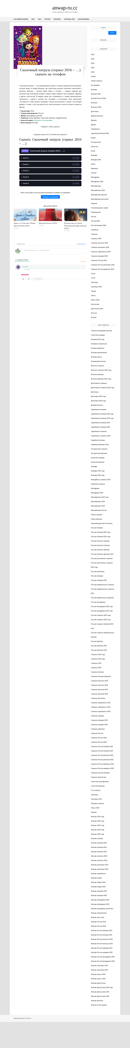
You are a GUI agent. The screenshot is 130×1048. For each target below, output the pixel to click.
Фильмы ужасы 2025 (98, 979)
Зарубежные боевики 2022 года (102, 414)
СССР (93, 278)
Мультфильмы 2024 (98, 501)
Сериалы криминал (98, 729)
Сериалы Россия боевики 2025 (102, 751)
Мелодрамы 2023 (97, 493)
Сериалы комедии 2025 (99, 724)
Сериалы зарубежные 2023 (100, 702)
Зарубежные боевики (98, 409)
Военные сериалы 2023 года (101, 370)
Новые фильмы (96, 519)
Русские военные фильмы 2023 (102, 554)
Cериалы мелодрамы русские (101, 330)
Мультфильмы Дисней (99, 195)
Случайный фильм (21, 19)
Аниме (93, 76)
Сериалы (57, 19)
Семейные (95, 230)
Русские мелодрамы (98, 602)
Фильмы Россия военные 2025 (102, 943)
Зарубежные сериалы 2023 (100, 436)
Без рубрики (95, 85)
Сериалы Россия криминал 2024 (102, 764)
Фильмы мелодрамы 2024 (100, 900)
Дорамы (94, 120)
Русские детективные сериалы (102, 558)
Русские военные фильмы (100, 550)
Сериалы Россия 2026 (99, 260)
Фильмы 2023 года (97, 821)
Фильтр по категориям (99, 1005)
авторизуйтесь (81, 244)
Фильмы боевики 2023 (99, 843)
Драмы (93, 124)
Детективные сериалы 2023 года (102, 387)
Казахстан (94, 146)
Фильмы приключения (99, 913)
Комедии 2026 (96, 159)
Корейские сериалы (98, 484)
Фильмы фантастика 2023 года (102, 987)
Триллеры (94, 282)
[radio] (43, 131)
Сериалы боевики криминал (101, 676)
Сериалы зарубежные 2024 (100, 707)
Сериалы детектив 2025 (99, 694)
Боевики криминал (97, 348)
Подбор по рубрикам (50, 197)
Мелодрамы (95, 177)
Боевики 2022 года (97, 339)
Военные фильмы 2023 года (101, 379)
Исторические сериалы (99, 449)
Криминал (94, 168)
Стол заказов (95, 790)
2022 (92, 54)
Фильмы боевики (97, 838)
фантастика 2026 (97, 308)
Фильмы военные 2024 (99, 856)
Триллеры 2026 (96, 287)
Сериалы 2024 (96, 663)
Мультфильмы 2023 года (99, 497)
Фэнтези (94, 313)
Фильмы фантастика (98, 983)
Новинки (94, 203)
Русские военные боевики (100, 541)
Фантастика (95, 304)
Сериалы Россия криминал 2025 (102, 768)
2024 (92, 63)
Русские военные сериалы (100, 545)
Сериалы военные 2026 (99, 243)
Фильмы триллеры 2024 (99, 965)
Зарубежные (95, 129)
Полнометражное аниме (99, 208)
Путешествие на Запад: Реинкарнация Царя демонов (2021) (75, 225)
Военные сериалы (97, 366)
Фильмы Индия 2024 (98, 882)
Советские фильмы (98, 786)
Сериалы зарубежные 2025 (100, 711)
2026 (39, 19)
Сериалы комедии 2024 (99, 720)
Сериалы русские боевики (100, 773)
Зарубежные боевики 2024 (100, 422)
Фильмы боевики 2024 (99, 847)
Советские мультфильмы (100, 781)
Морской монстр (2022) (48, 223)
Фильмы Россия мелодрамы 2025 (103, 961)
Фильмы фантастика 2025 (100, 996)
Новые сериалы (96, 514)
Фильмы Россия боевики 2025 (101, 935)
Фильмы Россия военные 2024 (102, 939)
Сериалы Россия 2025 (99, 742)
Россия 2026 (95, 221)
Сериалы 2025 (96, 667)
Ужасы (93, 295)
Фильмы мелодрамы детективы (102, 908)
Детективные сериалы (99, 383)
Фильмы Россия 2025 (98, 926)
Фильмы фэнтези (97, 1000)
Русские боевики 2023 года (100, 536)
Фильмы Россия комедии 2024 (101, 948)
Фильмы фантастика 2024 (100, 992)
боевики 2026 (96, 94)
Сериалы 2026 (69, 19)
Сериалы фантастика (98, 777)
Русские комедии (97, 576)
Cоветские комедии (98, 335)
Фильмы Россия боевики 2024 (101, 930)
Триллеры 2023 (96, 799)
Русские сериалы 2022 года (101, 615)
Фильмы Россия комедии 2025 (101, 952)
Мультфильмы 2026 (98, 190)
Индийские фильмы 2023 (100, 444)
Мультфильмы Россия (98, 510)
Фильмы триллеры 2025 (99, 970)
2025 (33, 19)
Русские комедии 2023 (99, 580)
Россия (47, 19)
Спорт (93, 273)
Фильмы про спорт (97, 917)
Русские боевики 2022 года (100, 532)
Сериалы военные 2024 (99, 681)
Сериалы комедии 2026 (99, 256)
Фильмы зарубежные (98, 873)
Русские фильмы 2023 (99, 650)
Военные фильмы (97, 374)
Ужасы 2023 (95, 808)
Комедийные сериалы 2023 (100, 479)
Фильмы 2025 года (97, 830)
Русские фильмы (97, 641)
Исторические (96, 142)
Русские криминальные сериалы (102, 584)
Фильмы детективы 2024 (99, 865)
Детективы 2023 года (98, 401)
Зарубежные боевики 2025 (100, 427)
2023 (92, 59)
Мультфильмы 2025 (98, 506)
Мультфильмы (83, 19)
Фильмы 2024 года (97, 825)
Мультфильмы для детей (99, 199)
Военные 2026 (96, 107)
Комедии (94, 155)
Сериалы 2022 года (98, 654)
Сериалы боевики (97, 672)
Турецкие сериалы (97, 803)
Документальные (97, 116)
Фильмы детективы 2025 (99, 869)
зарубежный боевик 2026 (100, 133)
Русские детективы (97, 571)
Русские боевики (97, 528)
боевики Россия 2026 (98, 98)
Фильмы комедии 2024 (99, 891)
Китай (93, 151)
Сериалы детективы (98, 698)
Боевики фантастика (98, 361)
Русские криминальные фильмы (102, 598)
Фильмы (94, 812)
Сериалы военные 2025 (99, 685)
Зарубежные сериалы (99, 431)
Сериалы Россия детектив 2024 (102, 755)
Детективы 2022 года (98, 396)
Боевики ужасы (96, 357)
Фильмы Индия (96, 878)
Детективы (94, 111)
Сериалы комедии (97, 716)
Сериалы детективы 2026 (100, 247)
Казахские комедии (97, 458)
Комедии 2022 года (97, 471)
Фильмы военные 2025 (99, 860)
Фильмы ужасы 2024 (98, 974)
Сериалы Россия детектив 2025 (102, 759)
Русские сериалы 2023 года (101, 619)
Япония (93, 317)
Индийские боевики (98, 440)
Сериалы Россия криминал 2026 (102, 269)
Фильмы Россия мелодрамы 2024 (103, 957)
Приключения (96, 212)
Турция (93, 291)
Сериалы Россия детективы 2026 (102, 265)
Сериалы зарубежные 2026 (100, 251)
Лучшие (94, 173)
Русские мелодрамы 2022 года (102, 606)
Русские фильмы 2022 (99, 646)
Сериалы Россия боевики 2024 (102, 746)
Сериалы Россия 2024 (99, 738)
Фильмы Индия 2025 (98, 887)
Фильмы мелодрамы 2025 (100, 904)
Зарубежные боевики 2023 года (102, 418)
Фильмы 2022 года (97, 816)
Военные (94, 103)
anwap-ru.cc (65, 8)
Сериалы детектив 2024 (99, 689)
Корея (93, 164)
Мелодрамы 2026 (97, 181)
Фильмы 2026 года (97, 834)
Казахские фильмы (97, 462)
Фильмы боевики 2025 (99, 851)
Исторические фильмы (99, 453)
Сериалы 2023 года (98, 659)
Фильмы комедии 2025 (99, 895)
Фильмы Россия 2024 (98, 922)
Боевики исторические (99, 344)
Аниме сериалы (96, 81)
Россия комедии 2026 (98, 225)
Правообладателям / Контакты (101, 523)
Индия (93, 138)
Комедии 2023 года (97, 475)
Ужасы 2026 (95, 300)
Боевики (94, 89)
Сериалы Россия (97, 733)
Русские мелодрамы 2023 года (102, 611)
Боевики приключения (99, 352)
